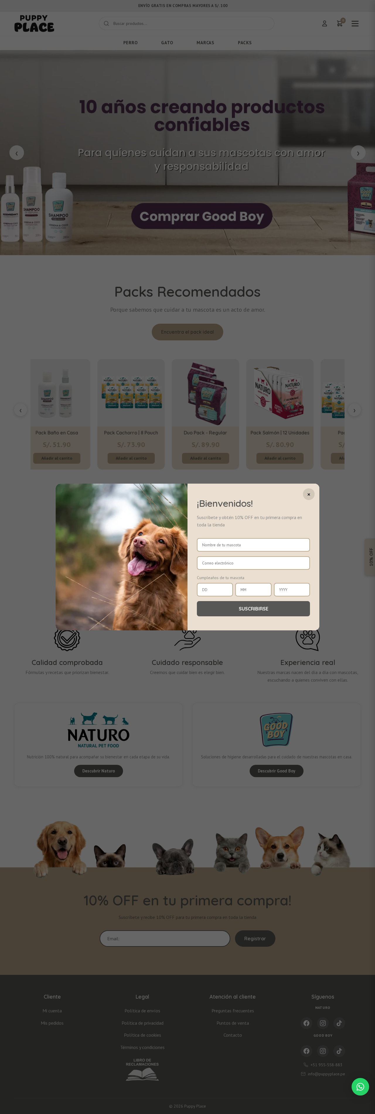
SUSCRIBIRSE (253, 609)
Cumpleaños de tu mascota (220, 577)
